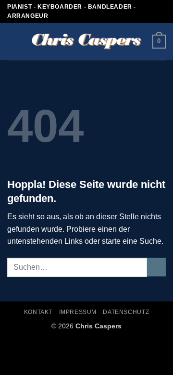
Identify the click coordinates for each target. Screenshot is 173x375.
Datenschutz (126, 312)
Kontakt (38, 312)
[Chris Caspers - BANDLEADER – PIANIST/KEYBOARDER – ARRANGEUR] (86, 42)
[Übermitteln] (156, 267)
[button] (13, 41)
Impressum (78, 312)
